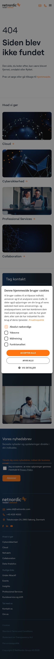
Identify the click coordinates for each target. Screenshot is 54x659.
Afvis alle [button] (28, 360)
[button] (27, 367)
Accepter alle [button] (28, 352)
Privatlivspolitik (36, 320)
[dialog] (27, 329)
